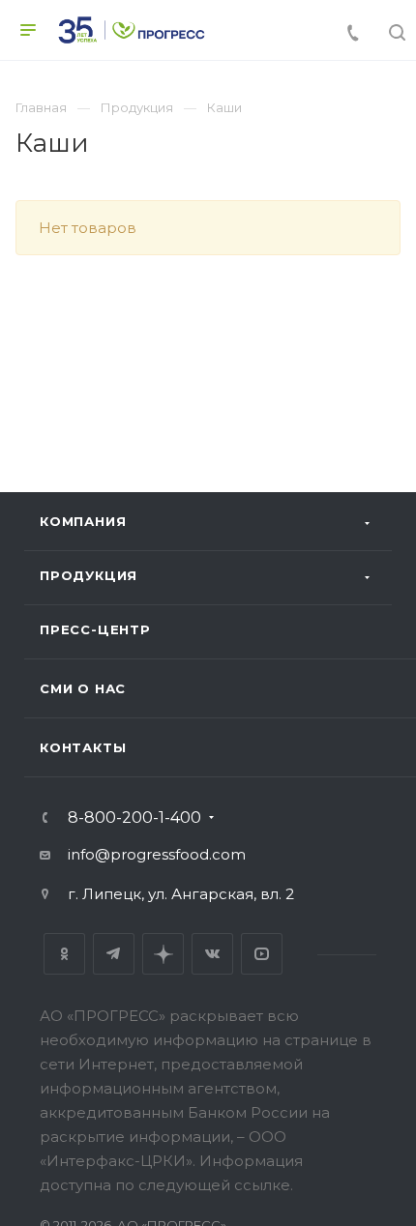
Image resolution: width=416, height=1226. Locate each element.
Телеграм (113, 954)
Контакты (83, 747)
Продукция (88, 575)
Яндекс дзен (163, 954)
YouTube (261, 954)
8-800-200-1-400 (134, 818)
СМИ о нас (83, 688)
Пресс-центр (95, 629)
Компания (83, 521)
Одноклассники (64, 954)
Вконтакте (212, 954)
